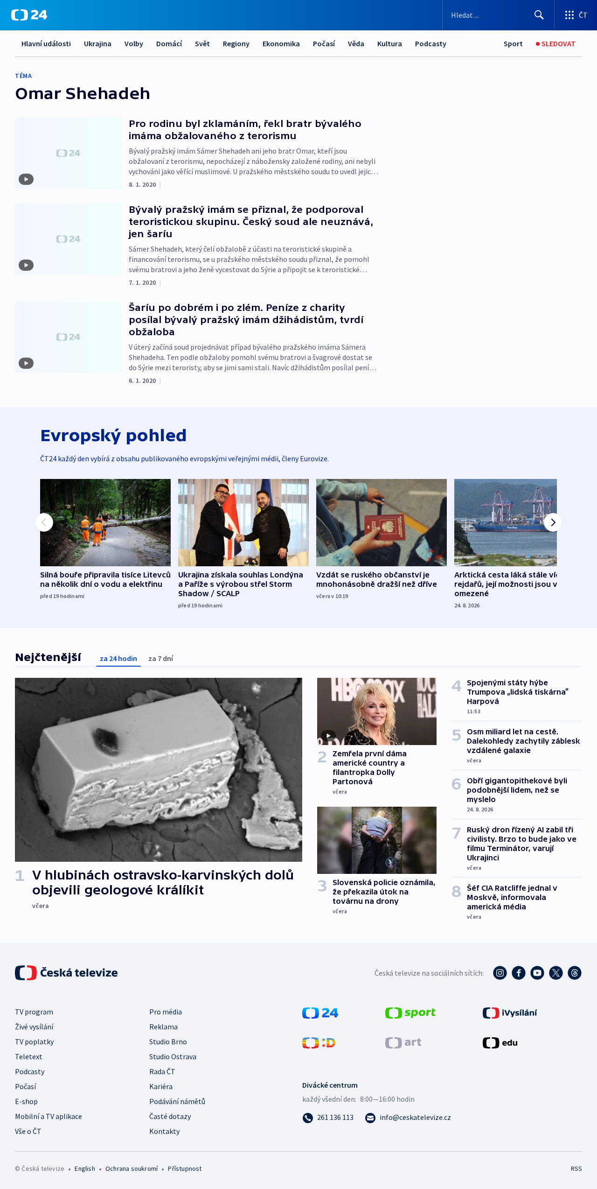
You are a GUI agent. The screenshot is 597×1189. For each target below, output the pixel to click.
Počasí (324, 43)
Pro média (165, 1011)
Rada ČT (162, 1071)
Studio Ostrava (172, 1056)
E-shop (26, 1101)
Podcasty (430, 43)
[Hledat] (539, 15)
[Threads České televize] (574, 972)
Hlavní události (46, 43)
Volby (134, 43)
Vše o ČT (28, 1131)
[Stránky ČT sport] (410, 1012)
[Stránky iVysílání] (510, 1012)
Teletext (28, 1056)
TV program (34, 1011)
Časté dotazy (170, 1116)
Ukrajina (97, 43)
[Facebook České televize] (518, 972)
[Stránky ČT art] (403, 1042)
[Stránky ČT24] (320, 1012)
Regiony (236, 43)
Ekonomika (281, 43)
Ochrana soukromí (131, 1168)
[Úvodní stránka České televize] (67, 972)
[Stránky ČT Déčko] (318, 1042)
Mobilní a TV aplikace (48, 1116)
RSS (576, 1168)
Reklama (163, 1026)
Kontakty (164, 1131)
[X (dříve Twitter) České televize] (555, 972)
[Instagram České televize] (500, 972)
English (85, 1168)
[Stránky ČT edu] (500, 1042)
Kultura (389, 43)
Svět (202, 43)
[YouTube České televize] (537, 972)
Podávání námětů (177, 1101)
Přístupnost (184, 1168)
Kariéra (161, 1086)
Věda (356, 43)
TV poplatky (34, 1041)
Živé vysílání (34, 1026)
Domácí (169, 43)
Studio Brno (168, 1041)
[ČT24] (29, 15)
